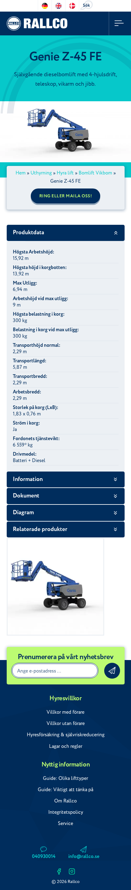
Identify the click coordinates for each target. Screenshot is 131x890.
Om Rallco (65, 801)
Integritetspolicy (65, 812)
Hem (21, 173)
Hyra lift (65, 173)
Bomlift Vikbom (95, 173)
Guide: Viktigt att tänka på (65, 789)
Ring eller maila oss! (65, 196)
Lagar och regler (65, 746)
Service (65, 823)
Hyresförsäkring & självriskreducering (65, 734)
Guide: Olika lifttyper (65, 778)
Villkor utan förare (66, 723)
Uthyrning (41, 173)
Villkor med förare (65, 712)
